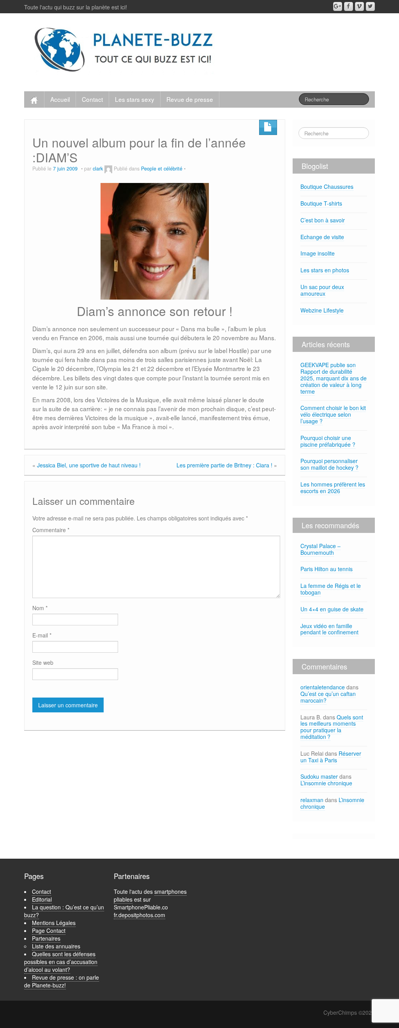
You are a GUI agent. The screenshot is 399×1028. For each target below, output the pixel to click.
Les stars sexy (134, 99)
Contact (92, 99)
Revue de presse (189, 99)
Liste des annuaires (56, 946)
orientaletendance (322, 687)
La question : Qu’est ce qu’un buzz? (64, 911)
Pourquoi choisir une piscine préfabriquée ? (327, 441)
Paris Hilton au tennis (326, 569)
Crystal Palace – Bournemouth (320, 549)
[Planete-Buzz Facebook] (348, 6)
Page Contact (48, 930)
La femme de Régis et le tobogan (330, 589)
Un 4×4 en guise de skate (332, 609)
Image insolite (317, 253)
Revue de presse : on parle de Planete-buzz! (61, 981)
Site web (42, 662)
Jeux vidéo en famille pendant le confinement (329, 629)
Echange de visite (322, 237)
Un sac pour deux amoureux (322, 290)
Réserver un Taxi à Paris (330, 756)
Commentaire (50, 530)
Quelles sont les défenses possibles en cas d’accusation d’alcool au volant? (60, 961)
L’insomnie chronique (326, 783)
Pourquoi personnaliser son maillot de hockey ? (329, 464)
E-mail (41, 635)
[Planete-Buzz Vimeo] (359, 6)
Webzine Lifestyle (322, 310)
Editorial (42, 899)
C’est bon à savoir (322, 220)
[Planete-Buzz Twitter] (370, 6)
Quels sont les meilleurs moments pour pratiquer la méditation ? (331, 726)
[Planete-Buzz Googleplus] (337, 6)
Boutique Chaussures (326, 186)
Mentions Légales (54, 923)
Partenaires (46, 938)
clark (98, 168)
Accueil (60, 99)
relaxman (311, 800)
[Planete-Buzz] (125, 50)
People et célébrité (161, 168)
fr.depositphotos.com (139, 915)
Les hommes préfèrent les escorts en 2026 (332, 487)
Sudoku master (319, 776)
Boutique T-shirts (321, 203)
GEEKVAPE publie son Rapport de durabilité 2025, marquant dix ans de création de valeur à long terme (333, 378)
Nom (40, 608)
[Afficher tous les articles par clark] (108, 168)
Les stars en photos (324, 270)
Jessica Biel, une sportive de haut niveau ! (89, 465)
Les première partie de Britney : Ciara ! (224, 465)
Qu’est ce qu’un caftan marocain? (328, 697)
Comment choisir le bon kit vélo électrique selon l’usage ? (333, 414)
